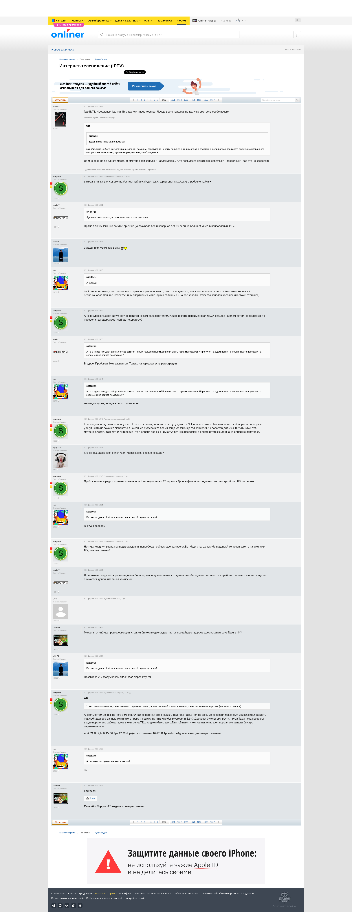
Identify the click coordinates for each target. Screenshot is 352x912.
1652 (179, 100)
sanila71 (57, 205)
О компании (58, 893)
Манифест (125, 893)
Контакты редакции (80, 893)
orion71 (56, 106)
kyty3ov (57, 448)
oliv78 (56, 242)
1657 (212, 100)
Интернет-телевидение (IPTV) (91, 65)
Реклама (100, 893)
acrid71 (56, 627)
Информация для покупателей (104, 898)
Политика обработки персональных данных (228, 893)
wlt (54, 270)
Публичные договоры (186, 893)
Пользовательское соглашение (152, 893)
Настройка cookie (135, 898)
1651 (173, 100)
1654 (192, 100)
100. (55, 599)
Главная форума (67, 59)
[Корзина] (297, 34)
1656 (206, 100)
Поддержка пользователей (67, 898)
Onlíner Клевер (207, 20)
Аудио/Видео (101, 59)
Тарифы (112, 893)
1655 (199, 100)
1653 (186, 100)
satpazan (57, 176)
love (92, 798)
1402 (164, 100)
